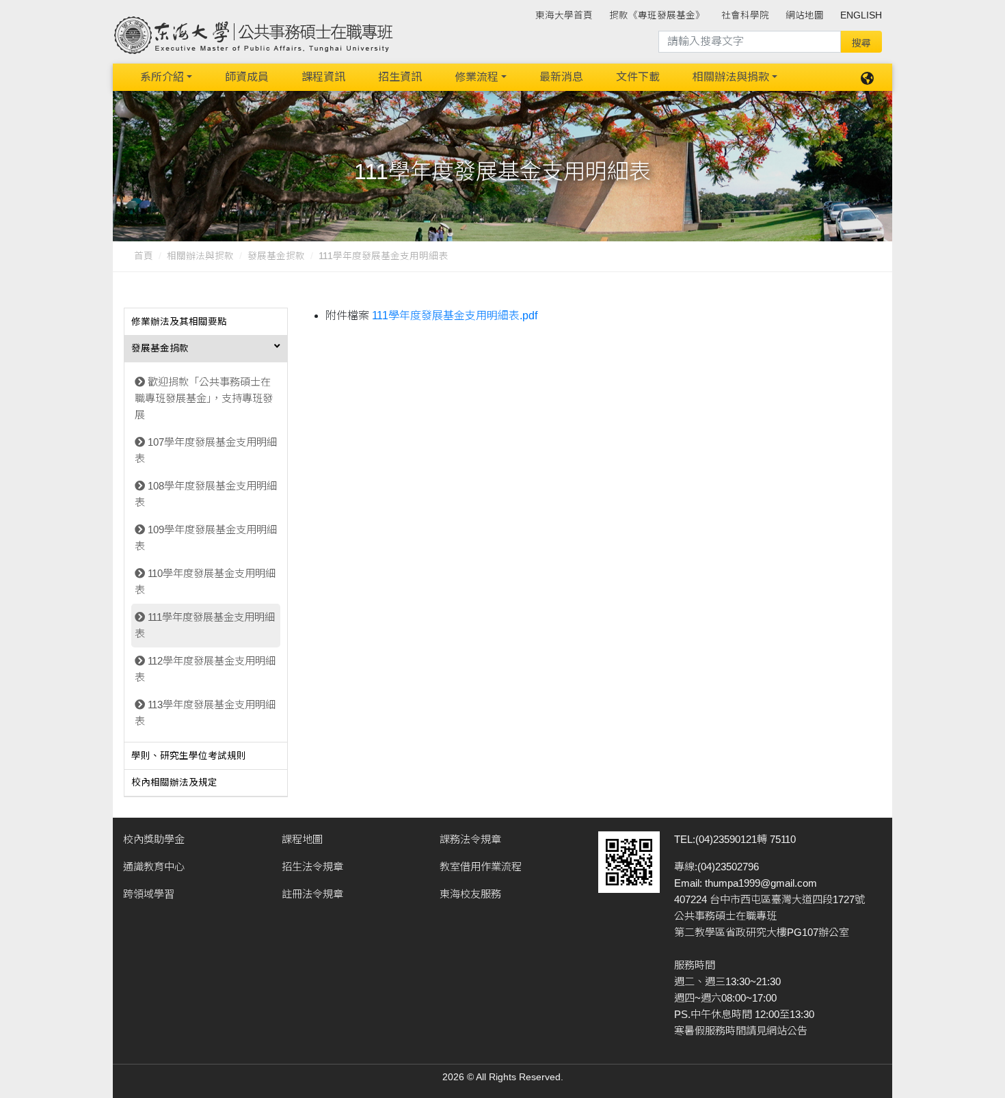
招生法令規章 (312, 866)
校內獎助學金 (154, 839)
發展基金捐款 (276, 256)
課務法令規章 (470, 839)
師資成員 (247, 77)
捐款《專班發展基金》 (657, 15)
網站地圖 (805, 15)
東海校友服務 (470, 894)
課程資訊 (323, 77)
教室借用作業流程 (481, 866)
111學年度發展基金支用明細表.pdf (454, 315)
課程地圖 (302, 839)
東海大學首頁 (564, 15)
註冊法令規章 (312, 894)
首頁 (143, 256)
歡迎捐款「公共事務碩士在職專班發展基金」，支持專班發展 (204, 398)
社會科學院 (745, 15)
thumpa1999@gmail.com (761, 883)
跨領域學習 (148, 894)
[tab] (205, 322)
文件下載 (638, 77)
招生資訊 (400, 77)
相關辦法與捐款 (731, 77)
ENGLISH (861, 15)
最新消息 (561, 77)
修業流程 (476, 77)
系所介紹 (162, 77)
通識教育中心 (154, 866)
